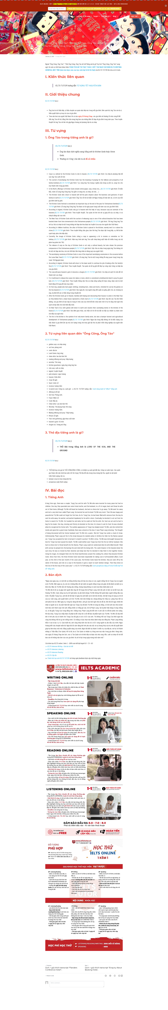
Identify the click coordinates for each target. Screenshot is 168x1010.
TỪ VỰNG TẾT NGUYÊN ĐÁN (89, 85)
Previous (49, 965)
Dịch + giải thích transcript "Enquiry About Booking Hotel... (103, 969)
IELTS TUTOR (50, 101)
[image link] (30, 16)
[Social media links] (127, 16)
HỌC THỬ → (135, 16)
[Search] (124, 16)
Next (86, 965)
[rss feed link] (122, 976)
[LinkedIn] (115, 976)
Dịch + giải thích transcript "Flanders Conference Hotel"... (61, 969)
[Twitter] (110, 976)
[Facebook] (106, 976)
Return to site (50, 976)
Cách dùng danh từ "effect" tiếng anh (105, 389)
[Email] (119, 976)
